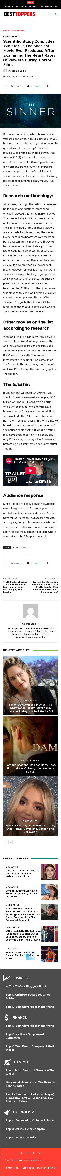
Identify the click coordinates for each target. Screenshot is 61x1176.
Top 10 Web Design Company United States (30, 1048)
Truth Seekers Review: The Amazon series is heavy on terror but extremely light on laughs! (15, 587)
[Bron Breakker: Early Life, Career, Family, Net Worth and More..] (49, 954)
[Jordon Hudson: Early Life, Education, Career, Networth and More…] (49, 892)
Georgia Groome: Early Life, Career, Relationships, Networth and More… (22, 873)
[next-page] (10, 842)
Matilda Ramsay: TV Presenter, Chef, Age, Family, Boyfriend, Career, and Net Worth (30, 829)
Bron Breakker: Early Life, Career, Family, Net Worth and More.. (23, 955)
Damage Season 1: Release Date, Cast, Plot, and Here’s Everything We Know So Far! (30, 768)
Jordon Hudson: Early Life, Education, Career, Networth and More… (23, 893)
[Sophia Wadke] (5, 71)
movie (15, 547)
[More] (47, 86)
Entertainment (17, 30)
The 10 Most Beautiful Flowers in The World (30, 1072)
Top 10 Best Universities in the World (30, 1006)
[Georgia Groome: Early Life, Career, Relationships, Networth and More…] (49, 872)
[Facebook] (22, 1153)
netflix (24, 547)
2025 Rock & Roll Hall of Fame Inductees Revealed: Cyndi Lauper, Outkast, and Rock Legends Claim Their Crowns (23, 935)
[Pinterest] (33, 1153)
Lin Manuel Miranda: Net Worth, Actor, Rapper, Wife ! (31, 1084)
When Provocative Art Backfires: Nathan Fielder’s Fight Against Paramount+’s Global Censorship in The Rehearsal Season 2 (23, 914)
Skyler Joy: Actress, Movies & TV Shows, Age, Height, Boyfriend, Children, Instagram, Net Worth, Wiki (30, 708)
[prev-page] (5, 842)
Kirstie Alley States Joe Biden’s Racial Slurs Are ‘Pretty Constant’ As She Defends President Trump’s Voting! (45, 587)
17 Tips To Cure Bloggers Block (26, 986)
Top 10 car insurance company (25, 1129)
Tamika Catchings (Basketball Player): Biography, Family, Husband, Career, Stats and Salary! (30, 1098)
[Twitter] (39, 1153)
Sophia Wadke (18, 71)
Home (6, 30)
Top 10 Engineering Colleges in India (30, 1120)
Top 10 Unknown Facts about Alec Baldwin (28, 996)
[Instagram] (27, 1153)
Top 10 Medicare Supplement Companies (25, 1036)
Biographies (30, 700)
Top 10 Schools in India (21, 1137)
